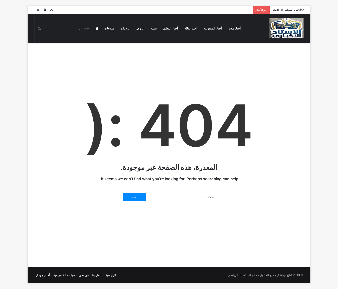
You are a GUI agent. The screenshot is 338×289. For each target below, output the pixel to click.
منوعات (109, 28)
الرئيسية (111, 275)
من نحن (84, 275)
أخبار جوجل (43, 275)
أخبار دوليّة (190, 28)
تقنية (154, 28)
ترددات (124, 28)
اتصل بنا (97, 275)
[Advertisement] (169, 58)
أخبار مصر (234, 28)
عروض (140, 28)
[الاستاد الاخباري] (286, 28)
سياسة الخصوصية (64, 275)
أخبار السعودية (213, 28)
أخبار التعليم (170, 28)
